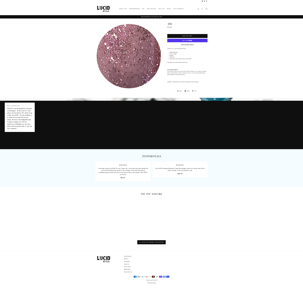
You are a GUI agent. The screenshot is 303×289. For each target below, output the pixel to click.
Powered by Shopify (151, 283)
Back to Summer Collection (153, 242)
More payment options (187, 44)
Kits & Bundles (178, 8)
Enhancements (134, 8)
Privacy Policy (127, 266)
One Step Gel (151, 8)
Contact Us (126, 264)
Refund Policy (127, 269)
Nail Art (162, 8)
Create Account (127, 256)
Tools (169, 8)
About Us (126, 259)
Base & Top (123, 8)
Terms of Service (128, 272)
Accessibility (127, 261)
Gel (143, 8)
